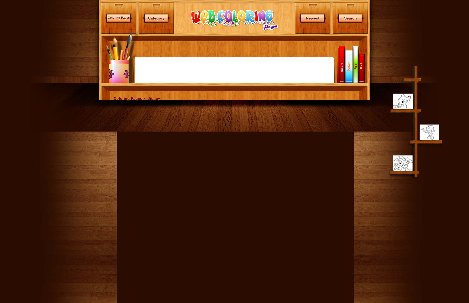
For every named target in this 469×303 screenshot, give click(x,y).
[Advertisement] (75, 143)
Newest (312, 18)
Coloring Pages (119, 17)
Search (350, 18)
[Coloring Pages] (234, 30)
